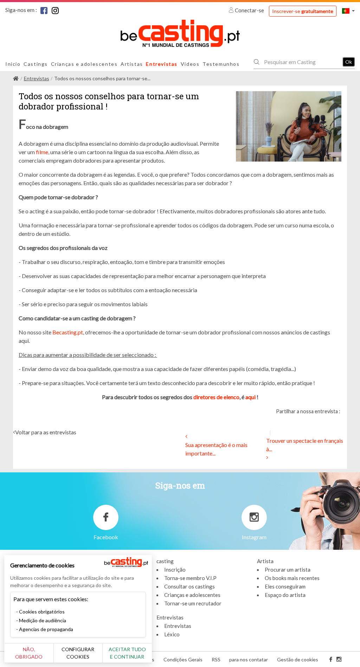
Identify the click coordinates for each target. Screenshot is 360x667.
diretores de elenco (216, 397)
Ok (348, 62)
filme (42, 152)
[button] (348, 10)
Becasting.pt (67, 332)
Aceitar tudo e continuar (127, 653)
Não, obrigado (29, 653)
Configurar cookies (78, 653)
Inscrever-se (302, 11)
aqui (250, 397)
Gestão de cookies (297, 659)
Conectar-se (249, 10)
